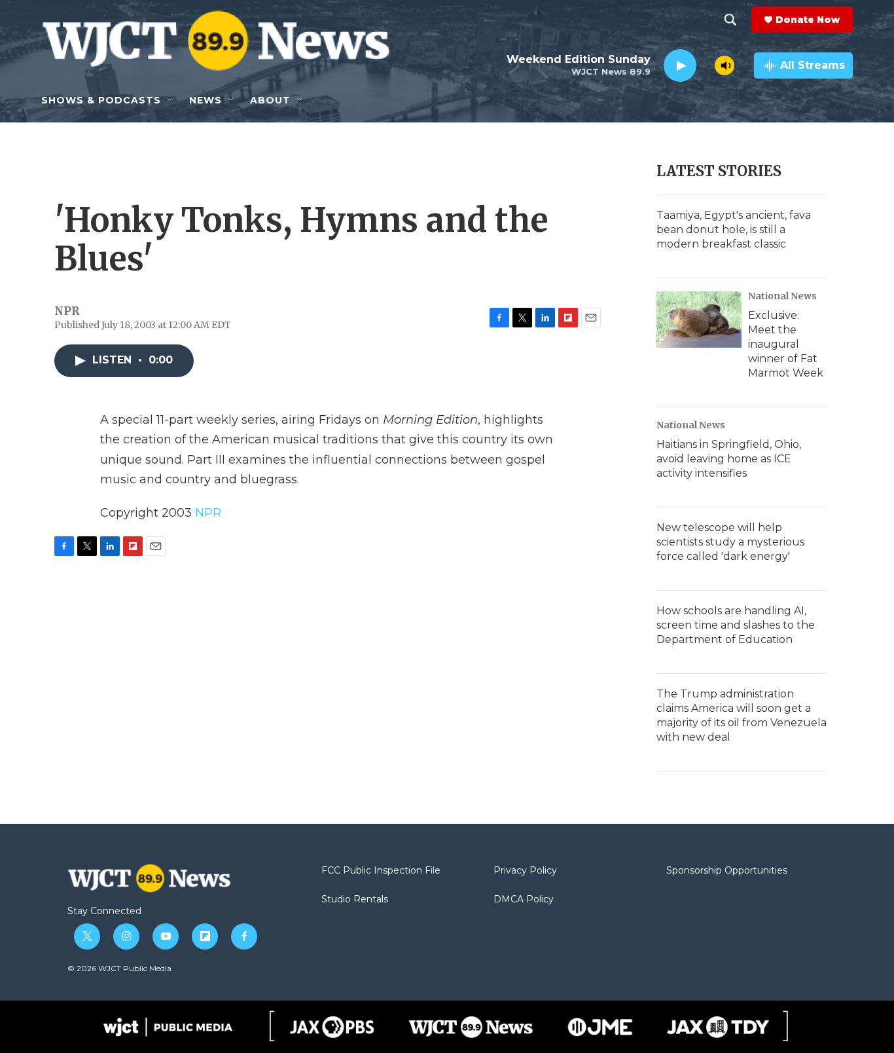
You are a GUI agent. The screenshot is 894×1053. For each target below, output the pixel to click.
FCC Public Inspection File (380, 871)
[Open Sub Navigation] (171, 100)
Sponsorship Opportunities (726, 871)
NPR (208, 513)
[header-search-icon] (730, 20)
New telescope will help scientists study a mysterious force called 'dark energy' (730, 542)
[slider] (705, 65)
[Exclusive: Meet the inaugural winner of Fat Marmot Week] (699, 319)
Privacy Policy (525, 871)
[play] (680, 65)
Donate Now (808, 19)
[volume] (724, 65)
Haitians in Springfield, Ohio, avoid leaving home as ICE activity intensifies (728, 458)
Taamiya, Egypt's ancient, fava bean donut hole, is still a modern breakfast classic (733, 229)
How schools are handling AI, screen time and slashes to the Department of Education (735, 625)
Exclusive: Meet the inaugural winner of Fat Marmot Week (785, 344)
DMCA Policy (523, 900)
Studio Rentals (354, 900)
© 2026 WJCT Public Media (119, 968)
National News (782, 296)
